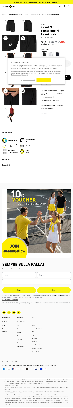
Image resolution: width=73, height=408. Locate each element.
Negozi (33, 335)
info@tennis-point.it (57, 295)
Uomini (26, 14)
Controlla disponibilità (47, 108)
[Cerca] (60, 6)
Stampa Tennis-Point (37, 352)
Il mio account (35, 321)
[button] (3, 6)
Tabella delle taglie (46, 85)
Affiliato (19, 332)
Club (18, 343)
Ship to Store (20, 346)
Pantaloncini (34, 14)
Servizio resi (20, 328)
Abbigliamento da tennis (15, 14)
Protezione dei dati (16, 75)
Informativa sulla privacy (8, 365)
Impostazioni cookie (7, 335)
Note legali (25, 75)
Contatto (34, 325)
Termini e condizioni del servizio (35, 365)
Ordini (18, 325)
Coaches (19, 339)
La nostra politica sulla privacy (10, 299)
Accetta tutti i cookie (44, 80)
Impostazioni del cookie (28, 80)
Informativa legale (21, 365)
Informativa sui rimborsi (51, 365)
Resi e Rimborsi (36, 344)
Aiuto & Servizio (21, 321)
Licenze (4, 325)
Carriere (19, 335)
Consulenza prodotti (37, 348)
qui (39, 73)
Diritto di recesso (6, 321)
